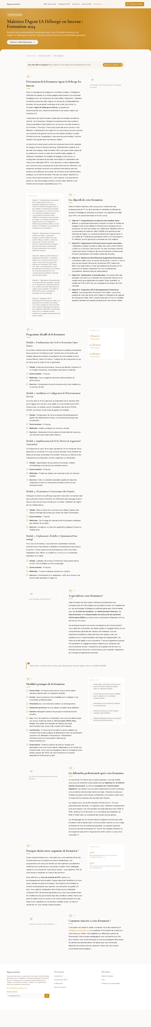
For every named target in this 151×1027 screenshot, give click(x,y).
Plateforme (98, 4)
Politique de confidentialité (111, 983)
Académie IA (58, 976)
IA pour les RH (86, 4)
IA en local (75, 4)
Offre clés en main (50, 4)
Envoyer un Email (136, 4)
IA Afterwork (58, 983)
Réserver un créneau (111, 65)
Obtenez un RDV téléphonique (21, 42)
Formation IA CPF (64, 4)
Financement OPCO (60, 980)
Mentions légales (107, 976)
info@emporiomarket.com (79, 930)
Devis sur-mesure (60, 987)
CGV (103, 980)
